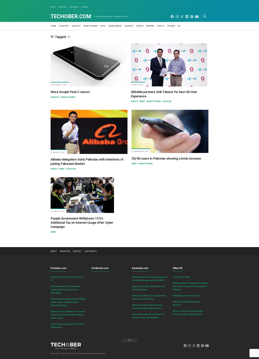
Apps (102, 26)
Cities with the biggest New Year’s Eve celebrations (67, 325)
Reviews (150, 26)
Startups (64, 26)
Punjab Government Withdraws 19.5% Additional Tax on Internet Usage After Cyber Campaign (82, 223)
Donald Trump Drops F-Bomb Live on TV (67, 278)
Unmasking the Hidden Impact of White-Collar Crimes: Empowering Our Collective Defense (68, 302)
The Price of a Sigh (181, 277)
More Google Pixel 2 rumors (70, 92)
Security (129, 26)
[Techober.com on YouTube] (196, 16)
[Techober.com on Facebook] (172, 16)
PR (179, 26)
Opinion (171, 26)
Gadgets (76, 26)
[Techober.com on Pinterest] (191, 16)
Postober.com (58, 268)
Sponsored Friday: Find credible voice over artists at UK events (149, 297)
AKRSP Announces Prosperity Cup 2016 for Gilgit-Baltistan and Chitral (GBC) (149, 278)
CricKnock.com (100, 268)
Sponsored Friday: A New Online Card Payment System (148, 288)
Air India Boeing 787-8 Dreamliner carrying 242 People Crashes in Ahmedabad (66, 289)
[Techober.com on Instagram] (177, 16)
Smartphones (90, 26)
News (142, 101)
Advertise (63, 7)
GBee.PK (177, 268)
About (53, 7)
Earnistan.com (140, 268)
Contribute (74, 7)
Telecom (166, 101)
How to (160, 26)
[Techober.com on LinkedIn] (186, 16)
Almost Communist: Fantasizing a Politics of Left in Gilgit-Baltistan (188, 312)
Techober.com (71, 16)
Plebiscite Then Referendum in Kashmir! (186, 303)
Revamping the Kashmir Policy (186, 296)
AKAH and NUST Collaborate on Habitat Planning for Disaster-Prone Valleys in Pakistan (190, 286)
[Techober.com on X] (182, 16)
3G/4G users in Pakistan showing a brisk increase (166, 158)
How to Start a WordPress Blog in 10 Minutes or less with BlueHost (148, 316)
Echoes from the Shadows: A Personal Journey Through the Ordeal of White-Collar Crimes (68, 314)
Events (140, 26)
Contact (84, 7)
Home (53, 26)
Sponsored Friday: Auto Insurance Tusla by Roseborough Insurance (147, 306)
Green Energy (115, 26)
